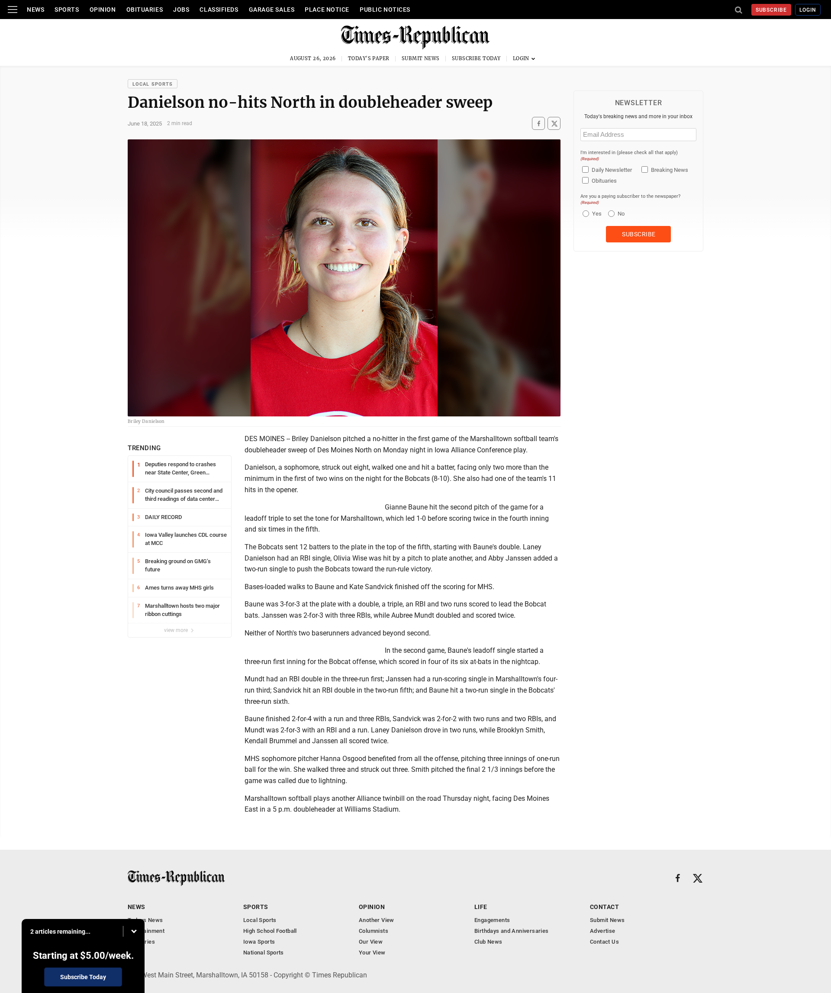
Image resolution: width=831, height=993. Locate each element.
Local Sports (152, 84)
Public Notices (385, 9)
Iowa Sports (259, 941)
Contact (604, 906)
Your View (372, 952)
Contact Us (604, 941)
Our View (371, 941)
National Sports (263, 952)
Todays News (145, 920)
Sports (67, 9)
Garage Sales (272, 9)
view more (176, 630)
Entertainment (146, 931)
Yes (595, 213)
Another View (376, 920)
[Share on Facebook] (538, 123)
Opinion (103, 9)
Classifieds (219, 9)
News (35, 9)
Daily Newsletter (612, 170)
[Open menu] (12, 9)
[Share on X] (554, 123)
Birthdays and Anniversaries (511, 931)
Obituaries (144, 9)
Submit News (421, 58)
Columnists (373, 931)
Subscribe (771, 10)
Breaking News (669, 170)
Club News (488, 941)
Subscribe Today (476, 58)
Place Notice (327, 9)
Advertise (602, 931)
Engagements (492, 920)
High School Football (270, 931)
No (621, 213)
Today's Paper (369, 58)
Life (480, 906)
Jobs (181, 9)
